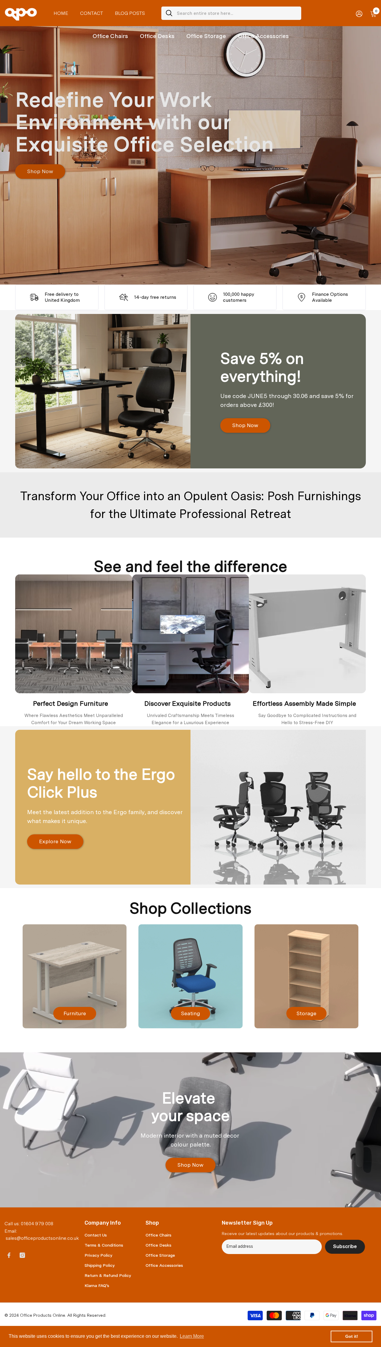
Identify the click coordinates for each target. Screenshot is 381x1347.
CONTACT (91, 13)
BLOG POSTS (130, 13)
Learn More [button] (192, 1336)
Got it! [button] (351, 1336)
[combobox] (236, 13)
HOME (61, 13)
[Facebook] (8, 1255)
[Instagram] (22, 1255)
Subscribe (345, 1246)
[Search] (231, 13)
